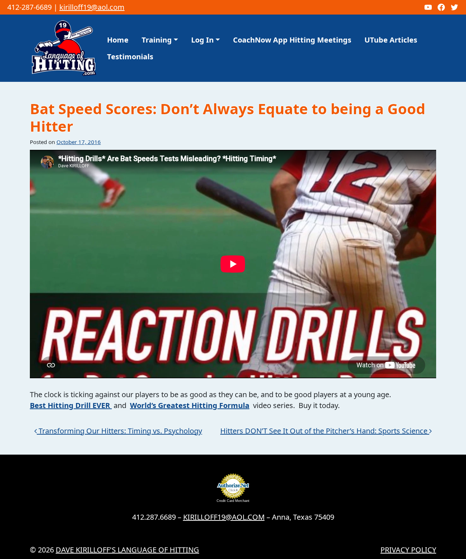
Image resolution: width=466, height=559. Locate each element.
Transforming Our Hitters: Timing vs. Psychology (119, 431)
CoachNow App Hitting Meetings (292, 40)
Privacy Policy (408, 550)
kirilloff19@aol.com (92, 7)
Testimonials (130, 56)
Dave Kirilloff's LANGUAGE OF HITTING (127, 550)
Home (118, 40)
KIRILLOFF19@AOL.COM (224, 517)
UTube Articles (390, 40)
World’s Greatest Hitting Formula (189, 405)
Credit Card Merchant (233, 501)
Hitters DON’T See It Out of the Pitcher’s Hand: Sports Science (324, 431)
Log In (202, 40)
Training (157, 40)
